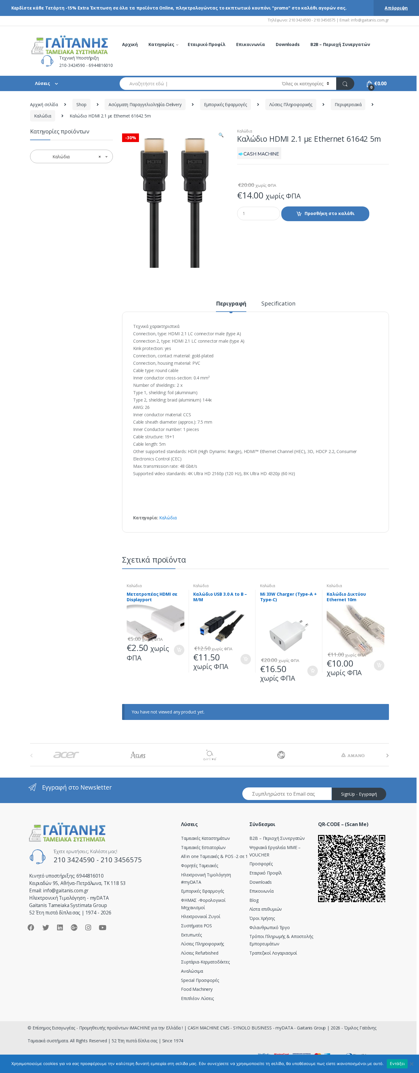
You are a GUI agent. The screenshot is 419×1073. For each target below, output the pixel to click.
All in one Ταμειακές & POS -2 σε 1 (214, 856)
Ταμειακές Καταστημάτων (205, 838)
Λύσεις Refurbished (199, 953)
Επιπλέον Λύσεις (197, 998)
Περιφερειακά (348, 104)
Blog (253, 900)
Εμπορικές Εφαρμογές (225, 104)
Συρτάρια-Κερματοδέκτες (205, 962)
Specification (278, 304)
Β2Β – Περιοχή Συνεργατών (277, 838)
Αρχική (130, 44)
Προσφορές (261, 864)
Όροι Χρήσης (262, 918)
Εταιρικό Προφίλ (206, 44)
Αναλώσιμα (192, 971)
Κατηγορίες (161, 44)
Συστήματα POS (196, 926)
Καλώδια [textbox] (69, 157)
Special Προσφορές (200, 980)
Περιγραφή (231, 304)
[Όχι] (411, 1064)
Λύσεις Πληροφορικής (290, 104)
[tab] (231, 306)
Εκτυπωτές (191, 935)
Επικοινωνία (250, 44)
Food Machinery (197, 989)
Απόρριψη (396, 8)
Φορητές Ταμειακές (199, 865)
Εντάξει (397, 1063)
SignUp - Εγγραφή (359, 794)
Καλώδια (42, 116)
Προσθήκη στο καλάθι (330, 213)
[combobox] (197, 83)
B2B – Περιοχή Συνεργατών (340, 44)
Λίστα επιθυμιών (265, 909)
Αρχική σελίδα (44, 104)
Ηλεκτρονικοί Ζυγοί (200, 916)
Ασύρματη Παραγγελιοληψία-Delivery (145, 104)
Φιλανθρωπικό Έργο (269, 927)
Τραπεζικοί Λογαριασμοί (273, 953)
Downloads (288, 44)
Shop (81, 104)
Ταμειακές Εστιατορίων (203, 847)
